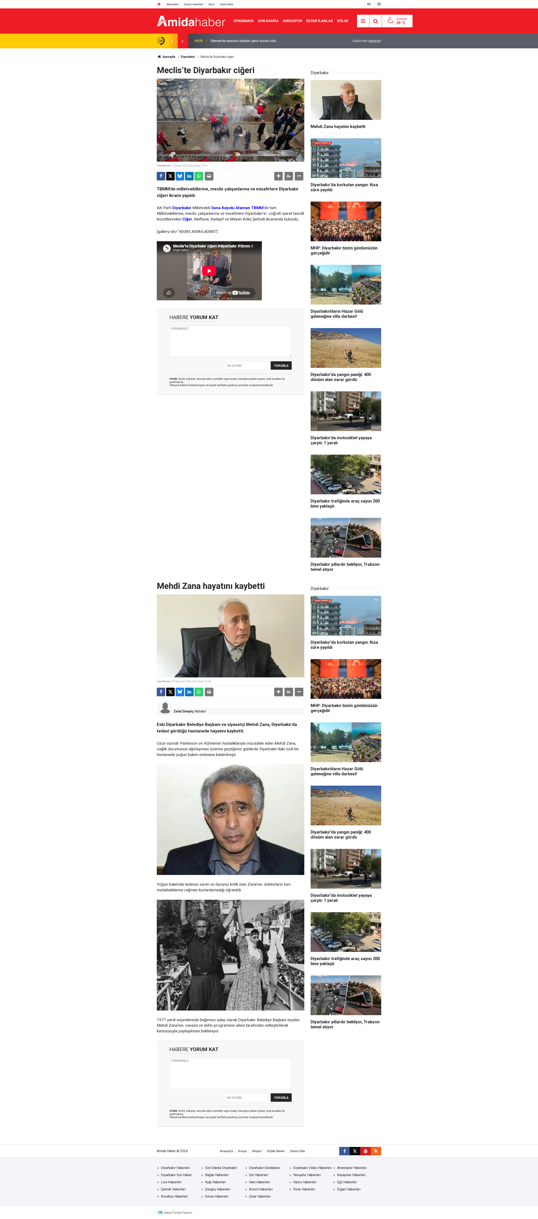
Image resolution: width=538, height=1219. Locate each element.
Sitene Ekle (226, 4)
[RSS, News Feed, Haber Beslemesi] (376, 1151)
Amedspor (292, 21)
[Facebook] (161, 176)
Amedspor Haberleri (352, 1168)
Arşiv (211, 4)
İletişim (257, 1151)
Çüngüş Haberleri (217, 1189)
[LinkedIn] (189, 176)
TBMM (257, 207)
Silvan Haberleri (216, 1196)
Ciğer (187, 219)
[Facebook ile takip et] (344, 1151)
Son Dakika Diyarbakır (221, 1168)
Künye (242, 1151)
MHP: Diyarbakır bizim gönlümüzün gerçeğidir (244, 41)
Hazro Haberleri (304, 1182)
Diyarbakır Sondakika (264, 1168)
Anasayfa (168, 56)
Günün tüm (366, 41)
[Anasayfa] (159, 4)
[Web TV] (369, 4)
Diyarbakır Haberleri (175, 1168)
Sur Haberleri (258, 1175)
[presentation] (172, 41)
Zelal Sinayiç (184, 711)
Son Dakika (268, 21)
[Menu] (363, 21)
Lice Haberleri (171, 1182)
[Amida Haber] (191, 21)
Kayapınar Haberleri (351, 1175)
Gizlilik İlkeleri (276, 1151)
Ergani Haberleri (348, 1189)
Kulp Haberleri (215, 1182)
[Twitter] (170, 176)
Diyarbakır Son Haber (176, 1175)
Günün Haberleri (193, 4)
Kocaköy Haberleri (174, 1196)
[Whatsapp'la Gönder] (199, 176)
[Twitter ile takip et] (355, 1151)
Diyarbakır (243, 21)
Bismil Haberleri (261, 1189)
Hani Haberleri (259, 1182)
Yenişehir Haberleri (307, 1175)
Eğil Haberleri (347, 1182)
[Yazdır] (209, 176)
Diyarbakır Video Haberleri (312, 1168)
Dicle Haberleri (304, 1189)
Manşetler (173, 4)
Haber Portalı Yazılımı (178, 1212)
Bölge (342, 21)
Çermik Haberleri (173, 1189)
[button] (278, 176)
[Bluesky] (180, 176)
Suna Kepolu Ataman (230, 207)
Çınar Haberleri (260, 1196)
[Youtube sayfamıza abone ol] (365, 1151)
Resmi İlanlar (319, 21)
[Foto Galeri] (379, 4)
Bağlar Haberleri (217, 1175)
